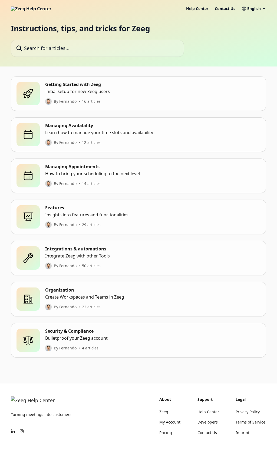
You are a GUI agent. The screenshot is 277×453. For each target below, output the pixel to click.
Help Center (197, 9)
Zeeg (163, 411)
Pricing (165, 432)
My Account (169, 422)
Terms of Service (250, 422)
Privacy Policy (248, 411)
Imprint (242, 432)
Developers (207, 422)
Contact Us (225, 9)
